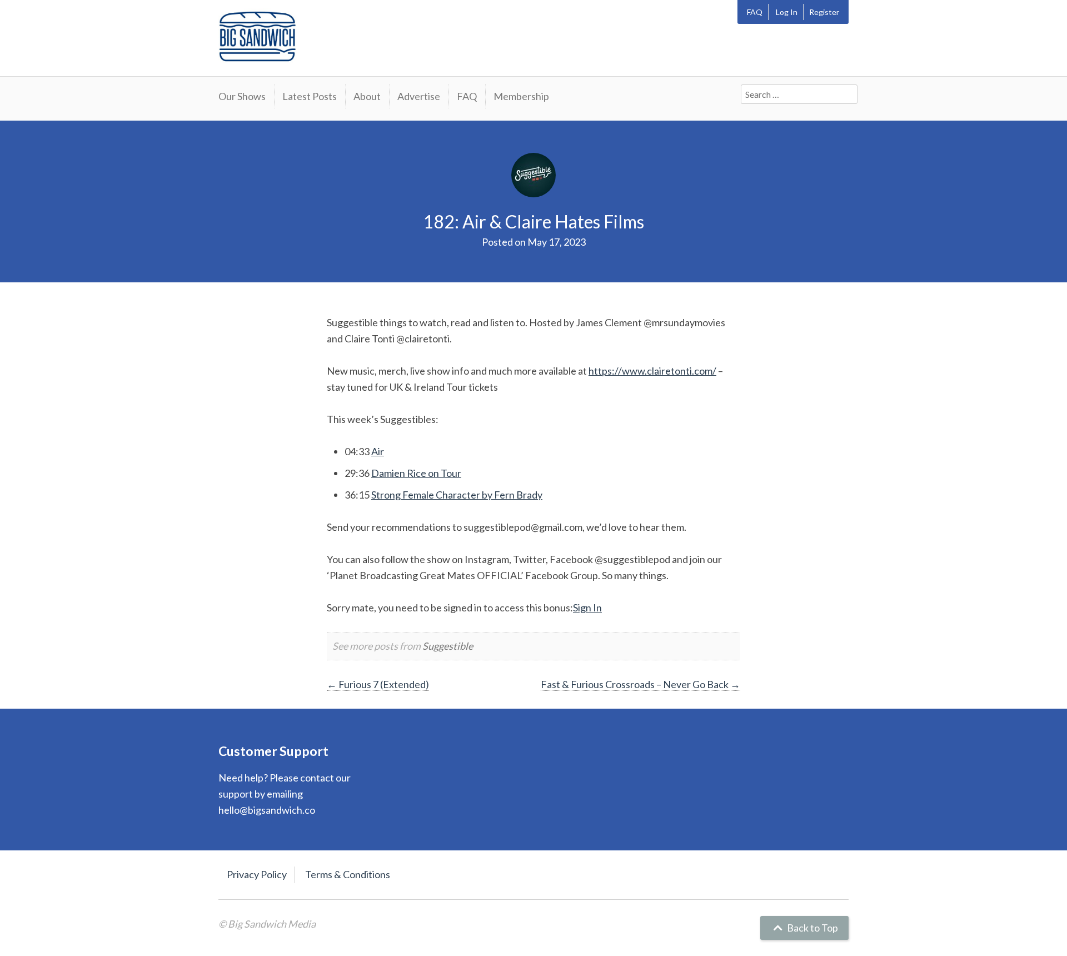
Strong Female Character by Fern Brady (456, 495)
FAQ (754, 12)
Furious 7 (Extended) (378, 684)
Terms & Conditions (347, 874)
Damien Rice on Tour (416, 473)
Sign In (587, 607)
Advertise (418, 96)
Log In (786, 12)
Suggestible (447, 646)
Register (824, 12)
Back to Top (811, 928)
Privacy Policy (257, 874)
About (367, 96)
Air (377, 451)
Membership (521, 96)
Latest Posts (309, 96)
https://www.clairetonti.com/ (652, 371)
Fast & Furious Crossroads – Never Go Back (640, 684)
